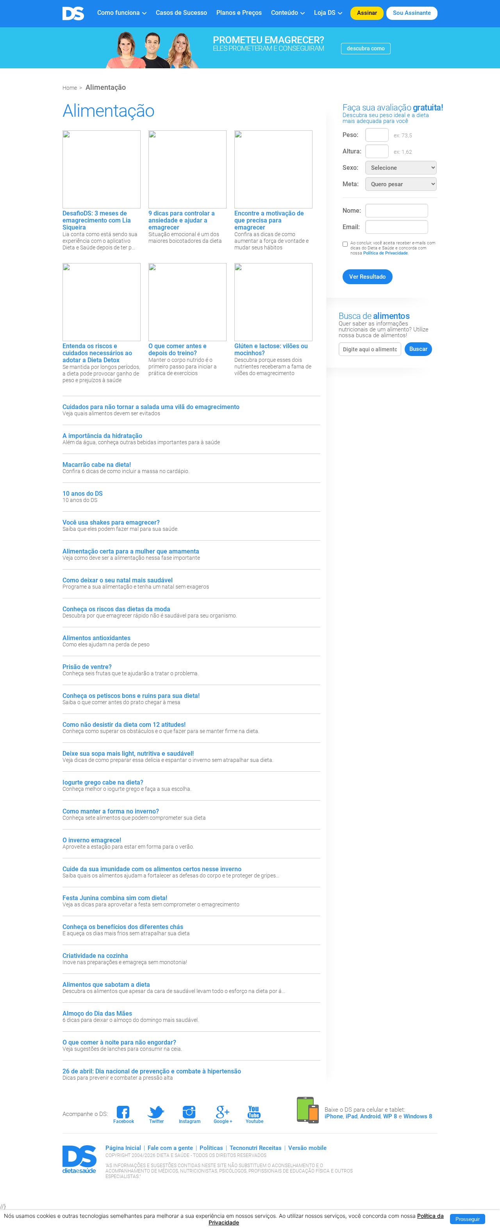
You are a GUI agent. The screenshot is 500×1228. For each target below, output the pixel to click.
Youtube (254, 1115)
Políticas (211, 1148)
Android (370, 1116)
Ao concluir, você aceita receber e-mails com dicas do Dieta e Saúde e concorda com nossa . (393, 248)
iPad (351, 1116)
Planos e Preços (239, 12)
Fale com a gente (170, 1148)
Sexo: (350, 167)
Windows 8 (418, 1116)
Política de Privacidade (385, 253)
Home (69, 88)
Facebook (123, 1115)
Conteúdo (284, 12)
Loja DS (325, 12)
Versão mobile (307, 1148)
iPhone (334, 1116)
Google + (223, 1115)
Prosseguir (467, 1219)
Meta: (351, 184)
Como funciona (118, 12)
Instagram (189, 1115)
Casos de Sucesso (181, 12)
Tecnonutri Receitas (256, 1148)
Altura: (352, 151)
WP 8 (390, 1116)
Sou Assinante (412, 12)
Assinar (367, 12)
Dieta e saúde (73, 13)
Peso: (350, 134)
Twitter (155, 1115)
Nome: (352, 210)
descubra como (366, 48)
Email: (351, 227)
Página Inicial (123, 1148)
